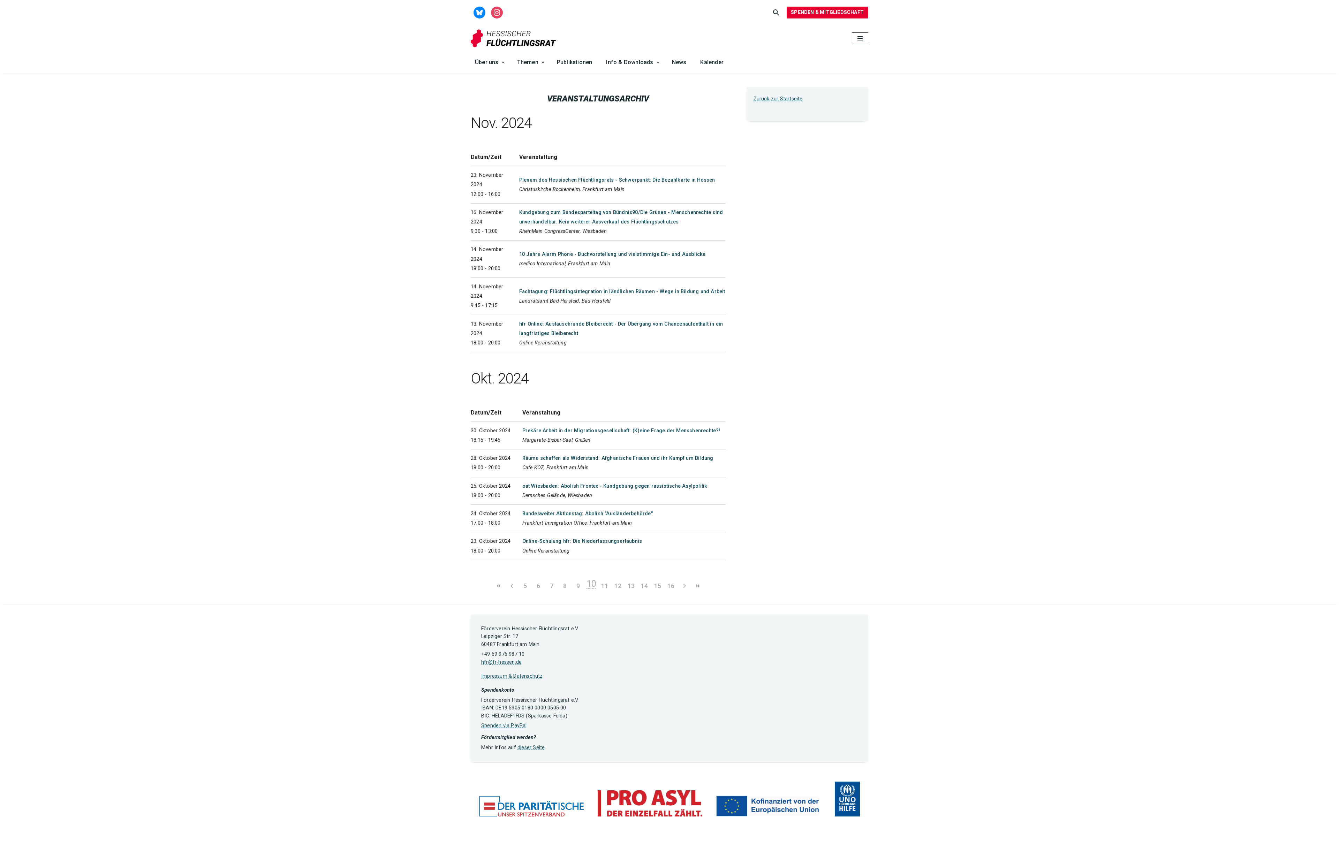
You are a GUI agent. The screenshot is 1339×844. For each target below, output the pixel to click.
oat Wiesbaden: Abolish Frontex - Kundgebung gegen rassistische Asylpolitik (615, 486)
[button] (503, 62)
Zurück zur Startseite (778, 99)
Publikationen (574, 62)
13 (631, 586)
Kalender (712, 62)
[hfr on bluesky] (479, 12)
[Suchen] (776, 12)
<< (498, 585)
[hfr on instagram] (497, 12)
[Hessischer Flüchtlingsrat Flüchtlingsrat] (515, 38)
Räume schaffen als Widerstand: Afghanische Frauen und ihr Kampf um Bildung (617, 458)
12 (617, 586)
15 (657, 586)
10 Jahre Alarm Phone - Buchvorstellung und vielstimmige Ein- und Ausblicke (612, 254)
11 (604, 586)
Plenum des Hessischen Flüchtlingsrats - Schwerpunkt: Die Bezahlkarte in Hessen (617, 180)
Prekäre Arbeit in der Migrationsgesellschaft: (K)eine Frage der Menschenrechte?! (621, 431)
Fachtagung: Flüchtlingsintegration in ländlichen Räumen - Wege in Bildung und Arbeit (622, 292)
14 (644, 586)
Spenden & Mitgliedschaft (827, 12)
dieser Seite (531, 748)
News (679, 62)
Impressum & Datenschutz (512, 676)
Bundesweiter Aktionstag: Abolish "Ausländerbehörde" (587, 514)
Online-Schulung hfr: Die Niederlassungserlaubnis (582, 541)
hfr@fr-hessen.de (501, 662)
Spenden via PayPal (504, 726)
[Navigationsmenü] (860, 38)
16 (670, 586)
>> (697, 585)
